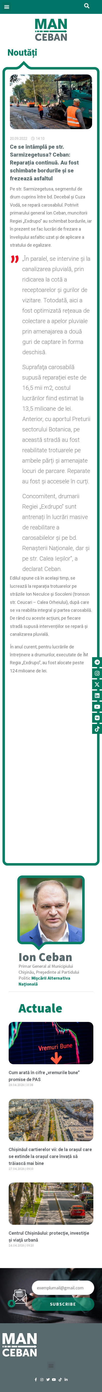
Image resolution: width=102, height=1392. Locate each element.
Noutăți (22, 52)
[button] (6, 6)
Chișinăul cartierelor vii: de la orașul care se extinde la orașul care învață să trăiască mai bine (50, 1156)
